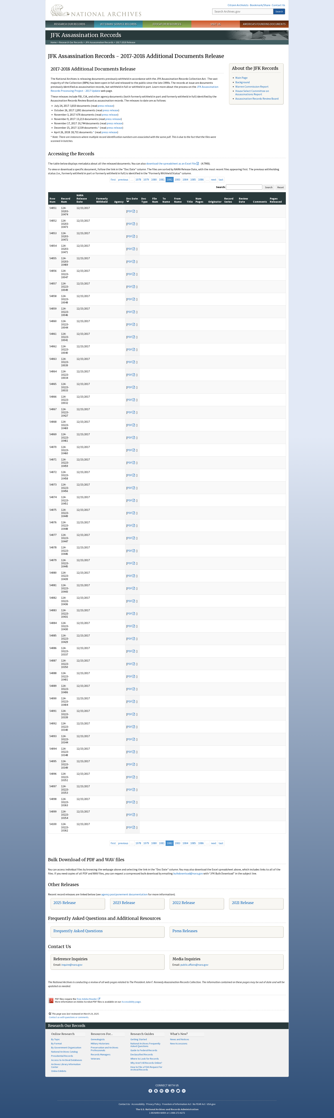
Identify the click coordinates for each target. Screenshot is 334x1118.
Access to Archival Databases (66, 1060)
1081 (162, 179)
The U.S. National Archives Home (96, 10)
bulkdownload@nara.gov (188, 873)
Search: (220, 187)
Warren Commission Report (252, 86)
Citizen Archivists (238, 5)
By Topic (55, 1039)
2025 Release (64, 903)
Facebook (150, 1091)
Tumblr (167, 1091)
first (113, 179)
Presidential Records (62, 1055)
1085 (193, 179)
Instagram (161, 1091)
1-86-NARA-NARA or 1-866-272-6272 (167, 1112)
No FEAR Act (199, 1104)
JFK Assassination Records (99, 42)
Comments (260, 201)
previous (123, 179)
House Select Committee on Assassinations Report (252, 92)
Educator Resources (167, 24)
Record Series (228, 200)
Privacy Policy (153, 1104)
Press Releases (184, 931)
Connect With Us (167, 1085)
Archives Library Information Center (66, 1066)
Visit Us (216, 24)
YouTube (172, 1091)
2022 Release (183, 903)
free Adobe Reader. (87, 998)
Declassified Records (141, 1054)
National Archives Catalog (64, 1051)
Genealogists (98, 1039)
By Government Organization (66, 1047)
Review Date (243, 200)
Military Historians (100, 1043)
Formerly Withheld (102, 200)
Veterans (95, 1058)
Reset (280, 187)
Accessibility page (131, 1001)
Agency (119, 201)
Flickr (184, 1091)
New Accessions (178, 1043)
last (221, 179)
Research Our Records (69, 24)
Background (242, 82)
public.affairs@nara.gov (194, 964)
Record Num (65, 200)
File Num (155, 200)
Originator (214, 201)
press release (105, 105)
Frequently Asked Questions (78, 931)
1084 (185, 179)
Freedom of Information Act (176, 1104)
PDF (129, 211)
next (213, 179)
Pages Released (276, 200)
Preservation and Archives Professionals (104, 1049)
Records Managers (100, 1054)
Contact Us (278, 5)
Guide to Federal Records (143, 1050)
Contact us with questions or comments (68, 1017)
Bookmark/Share (260, 5)
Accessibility (138, 1104)
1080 (154, 179)
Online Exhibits (58, 1071)
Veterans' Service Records (118, 24)
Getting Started (138, 1039)
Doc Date (132, 198)
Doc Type (144, 200)
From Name (178, 200)
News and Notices (179, 1039)
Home (54, 42)
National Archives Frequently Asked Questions (145, 1045)
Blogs (178, 1091)
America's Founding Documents (264, 24)
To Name (166, 200)
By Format (56, 1043)
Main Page (241, 77)
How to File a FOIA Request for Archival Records (146, 1068)
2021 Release (243, 903)
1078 (138, 179)
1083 (177, 179)
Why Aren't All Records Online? (146, 1062)
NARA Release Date (82, 198)
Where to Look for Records (144, 1058)
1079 (146, 179)
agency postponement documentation (124, 894)
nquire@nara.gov (72, 964)
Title (190, 201)
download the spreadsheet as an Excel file (171, 163)
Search (279, 11)
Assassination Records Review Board (257, 98)
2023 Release (124, 903)
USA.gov (211, 1104)
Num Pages (199, 200)
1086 (201, 179)
